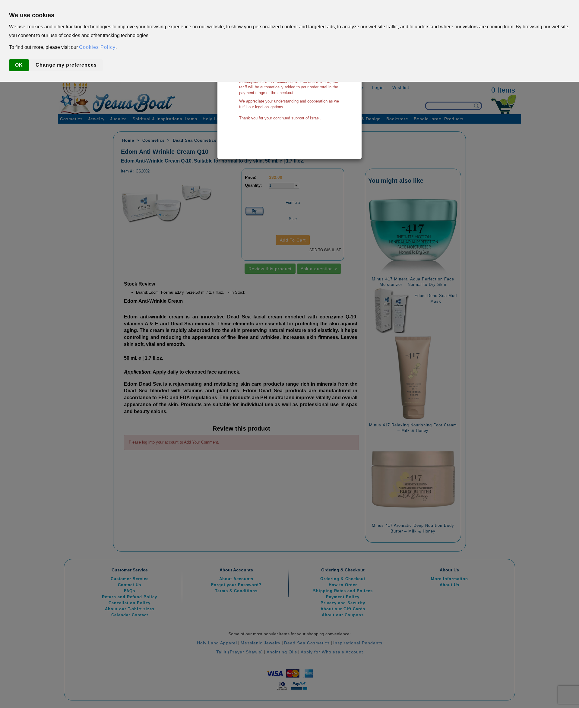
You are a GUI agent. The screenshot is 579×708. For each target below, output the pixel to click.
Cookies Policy (97, 47)
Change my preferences (66, 65)
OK (19, 65)
